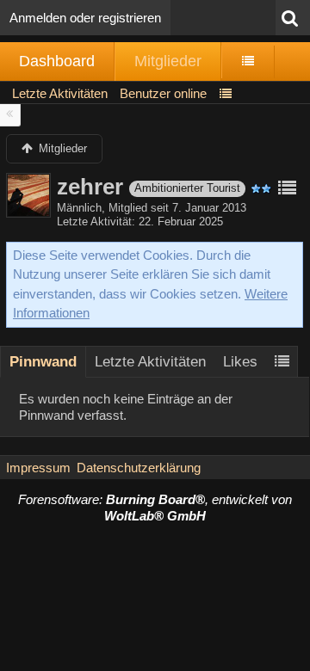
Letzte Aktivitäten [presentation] (150, 361)
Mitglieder (168, 61)
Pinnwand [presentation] (43, 361)
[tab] (43, 362)
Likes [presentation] (240, 361)
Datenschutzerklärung (139, 467)
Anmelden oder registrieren (85, 17)
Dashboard (57, 61)
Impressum (38, 467)
